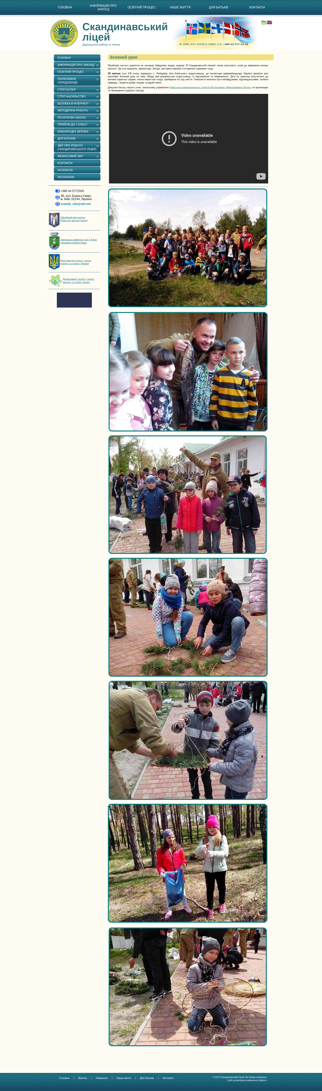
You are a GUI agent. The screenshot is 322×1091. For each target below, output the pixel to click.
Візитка (82, 1077)
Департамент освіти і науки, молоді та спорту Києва (78, 280)
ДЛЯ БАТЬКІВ (218, 7)
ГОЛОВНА (65, 7)
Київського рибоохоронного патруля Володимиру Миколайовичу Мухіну (210, 87)
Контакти (168, 1077)
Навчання (102, 1077)
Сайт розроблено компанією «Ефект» (247, 1080)
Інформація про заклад (103, 7)
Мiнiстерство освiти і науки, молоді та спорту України (76, 262)
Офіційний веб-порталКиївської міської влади (73, 219)
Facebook (65, 170)
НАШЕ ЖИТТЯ (180, 7)
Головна (64, 1077)
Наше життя (123, 1077)
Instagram (66, 177)
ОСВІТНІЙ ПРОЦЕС (142, 7)
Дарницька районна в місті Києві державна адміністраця (78, 241)
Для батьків (147, 1077)
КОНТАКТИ (257, 7)
